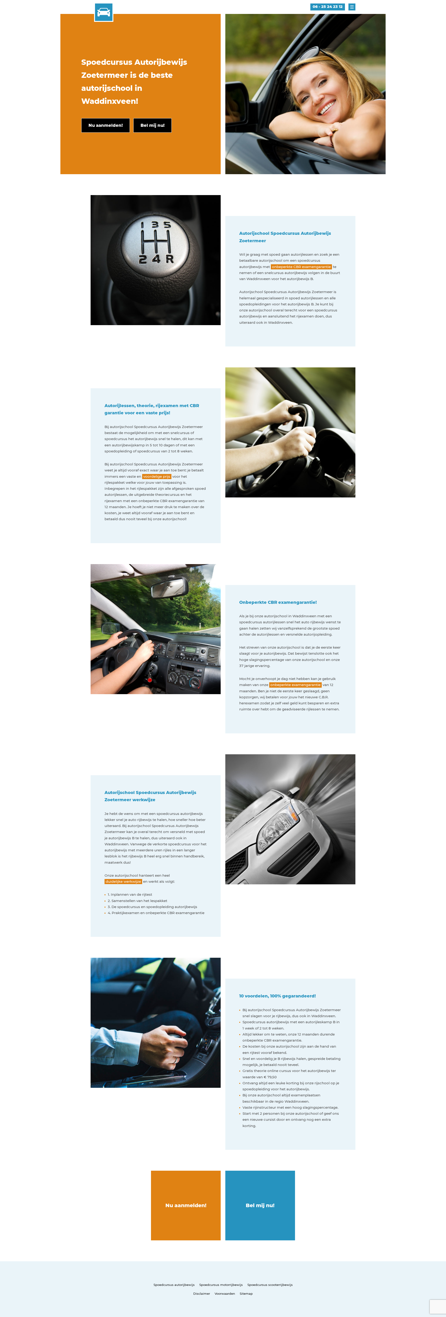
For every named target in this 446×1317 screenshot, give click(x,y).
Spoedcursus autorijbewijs (174, 1285)
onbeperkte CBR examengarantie (301, 267)
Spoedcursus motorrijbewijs (221, 1285)
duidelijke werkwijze (123, 881)
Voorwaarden (225, 1293)
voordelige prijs (156, 476)
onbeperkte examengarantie (295, 685)
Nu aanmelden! (186, 1205)
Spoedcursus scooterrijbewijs (270, 1285)
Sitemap (246, 1293)
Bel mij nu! (260, 1205)
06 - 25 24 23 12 (328, 6)
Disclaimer (201, 1293)
